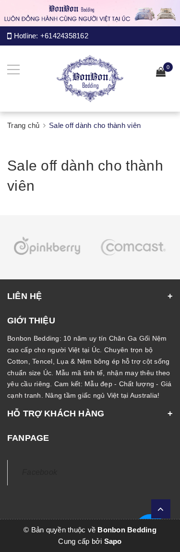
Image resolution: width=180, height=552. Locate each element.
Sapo (113, 541)
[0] (161, 73)
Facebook (39, 472)
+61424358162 (64, 36)
